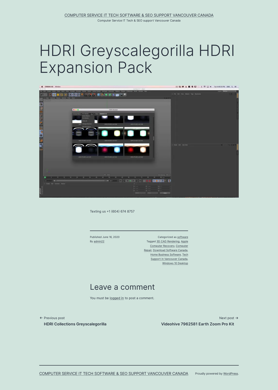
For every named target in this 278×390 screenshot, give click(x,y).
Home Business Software (165, 254)
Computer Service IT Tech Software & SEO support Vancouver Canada (139, 15)
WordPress (230, 373)
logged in (117, 298)
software (182, 237)
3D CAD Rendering (168, 241)
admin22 (99, 241)
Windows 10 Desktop (175, 263)
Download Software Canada (170, 250)
